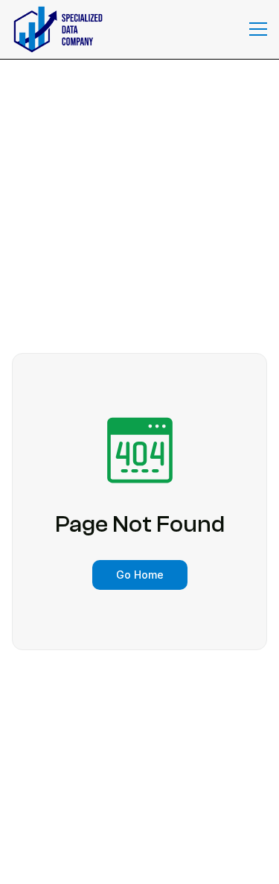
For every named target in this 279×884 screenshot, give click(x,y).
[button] (258, 29)
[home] (54, 29)
